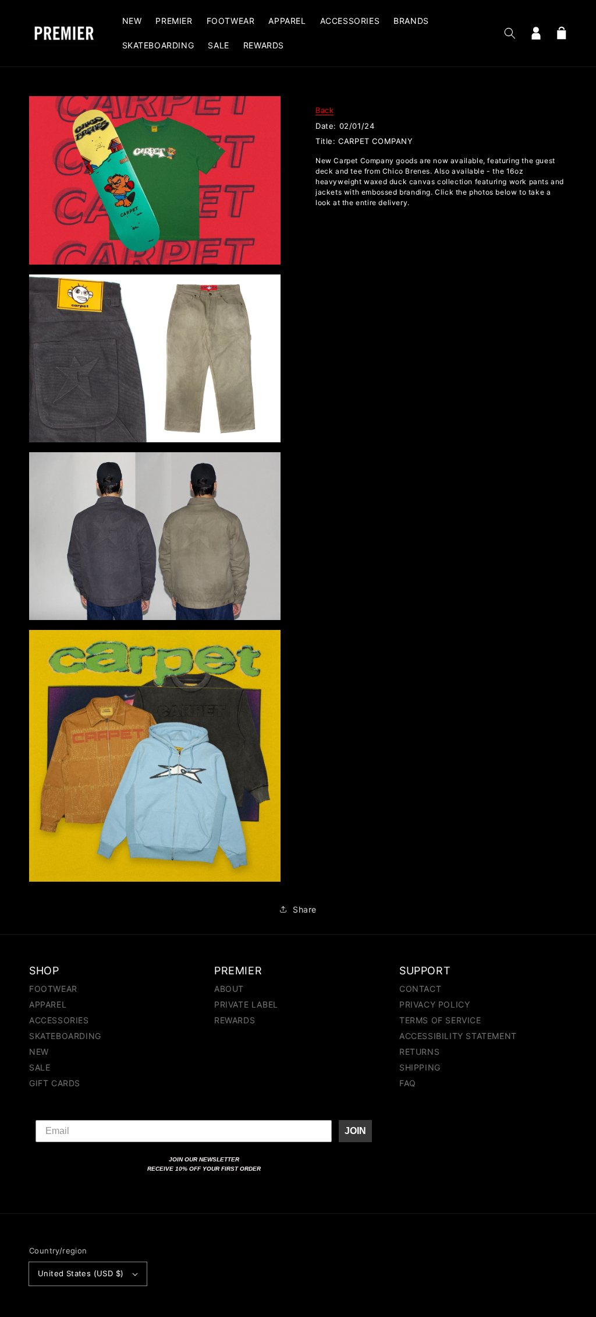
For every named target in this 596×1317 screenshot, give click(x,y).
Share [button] (305, 909)
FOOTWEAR (53, 989)
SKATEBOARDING (65, 1036)
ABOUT (229, 989)
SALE (39, 1067)
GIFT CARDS (54, 1083)
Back (324, 110)
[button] (510, 33)
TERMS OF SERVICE (440, 1020)
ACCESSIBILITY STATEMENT (458, 1036)
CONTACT (420, 989)
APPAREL (47, 1004)
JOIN (355, 1131)
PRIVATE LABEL (246, 1004)
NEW (39, 1052)
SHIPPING (420, 1067)
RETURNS (419, 1052)
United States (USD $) (80, 1273)
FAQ (407, 1083)
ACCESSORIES (59, 1020)
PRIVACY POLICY (434, 1004)
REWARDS (234, 1020)
